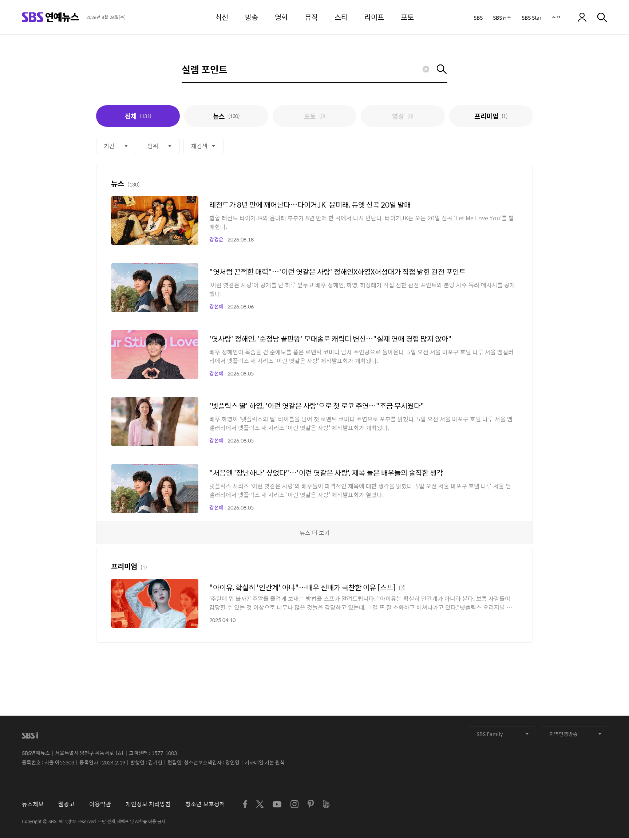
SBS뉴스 (502, 17)
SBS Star (531, 17)
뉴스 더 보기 (315, 532)
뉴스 (226, 116)
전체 (138, 116)
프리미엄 (490, 116)
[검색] (602, 17)
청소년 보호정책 (205, 804)
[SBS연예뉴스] (50, 17)
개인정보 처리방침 (148, 804)
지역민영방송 (563, 734)
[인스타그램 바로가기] (294, 804)
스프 (556, 17)
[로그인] (582, 17)
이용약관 (100, 804)
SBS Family (489, 734)
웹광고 (66, 804)
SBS (478, 17)
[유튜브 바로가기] (277, 804)
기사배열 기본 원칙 (265, 762)
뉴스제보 (33, 804)
